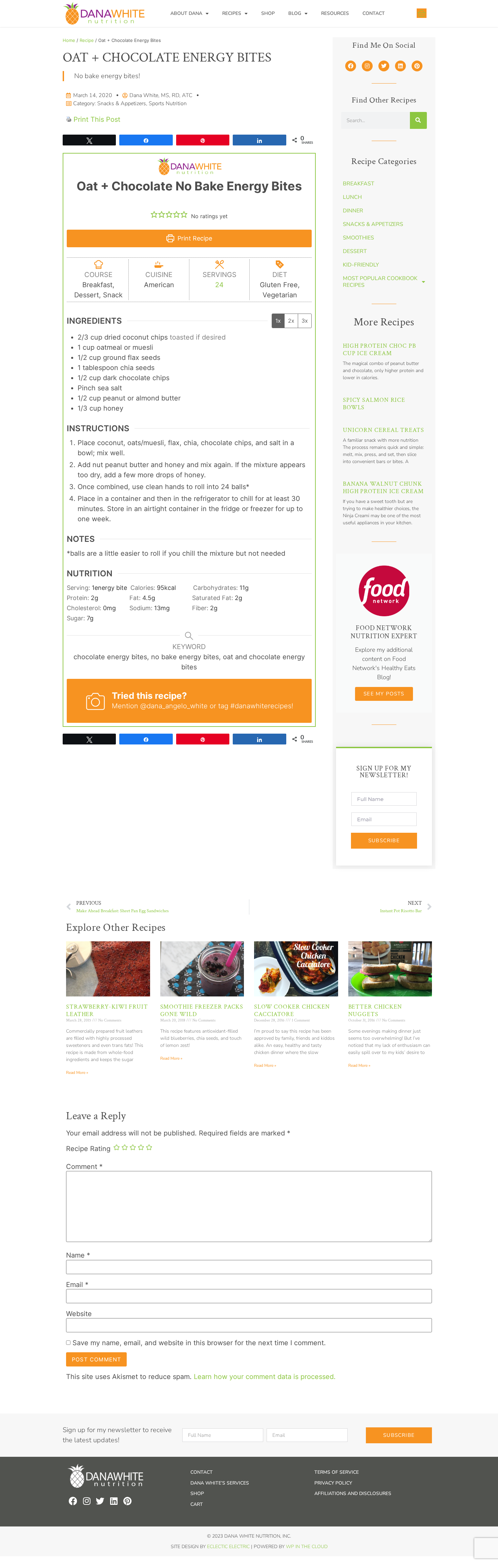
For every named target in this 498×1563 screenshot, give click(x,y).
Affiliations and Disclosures (352, 1493)
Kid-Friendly (361, 265)
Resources (335, 13)
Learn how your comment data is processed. (265, 1377)
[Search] (418, 120)
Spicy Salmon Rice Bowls (374, 403)
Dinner (353, 210)
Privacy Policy (333, 1483)
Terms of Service (336, 1472)
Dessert (355, 251)
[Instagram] (367, 66)
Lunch (352, 197)
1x (278, 320)
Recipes (231, 13)
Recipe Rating (88, 1148)
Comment (84, 1166)
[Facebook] (350, 66)
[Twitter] (383, 66)
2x (291, 320)
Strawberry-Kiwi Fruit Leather (107, 1010)
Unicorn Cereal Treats (383, 430)
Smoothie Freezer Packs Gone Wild (202, 1010)
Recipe (87, 40)
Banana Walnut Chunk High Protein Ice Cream (383, 487)
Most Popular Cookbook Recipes (380, 282)
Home (69, 40)
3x (305, 320)
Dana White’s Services (219, 1483)
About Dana (186, 13)
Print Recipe (194, 238)
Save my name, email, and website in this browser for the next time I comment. (199, 1342)
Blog (294, 13)
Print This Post (97, 119)
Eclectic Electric (228, 1546)
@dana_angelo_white (174, 706)
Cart (196, 1504)
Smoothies (358, 238)
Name (78, 1255)
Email (77, 1284)
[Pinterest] (417, 66)
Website (79, 1313)
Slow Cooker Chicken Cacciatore (292, 1010)
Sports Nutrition (168, 103)
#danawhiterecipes (260, 706)
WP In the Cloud (307, 1546)
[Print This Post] (68, 119)
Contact (373, 13)
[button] (154, 214)
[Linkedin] (400, 66)
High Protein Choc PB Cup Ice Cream (379, 349)
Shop (268, 13)
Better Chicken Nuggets (375, 1010)
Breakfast (358, 183)
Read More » (77, 1072)
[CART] (422, 13)
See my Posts (384, 693)
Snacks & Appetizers (121, 103)
